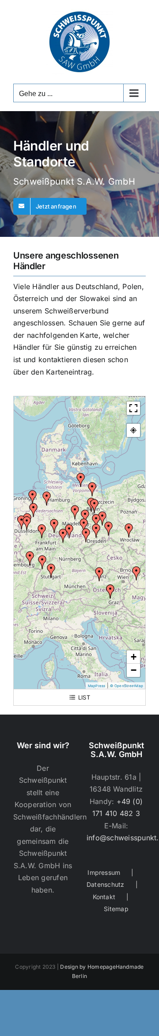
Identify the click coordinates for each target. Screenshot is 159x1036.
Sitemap (116, 908)
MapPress (97, 686)
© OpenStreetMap (126, 686)
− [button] (133, 670)
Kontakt (104, 897)
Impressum (103, 872)
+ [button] (133, 656)
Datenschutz (106, 884)
